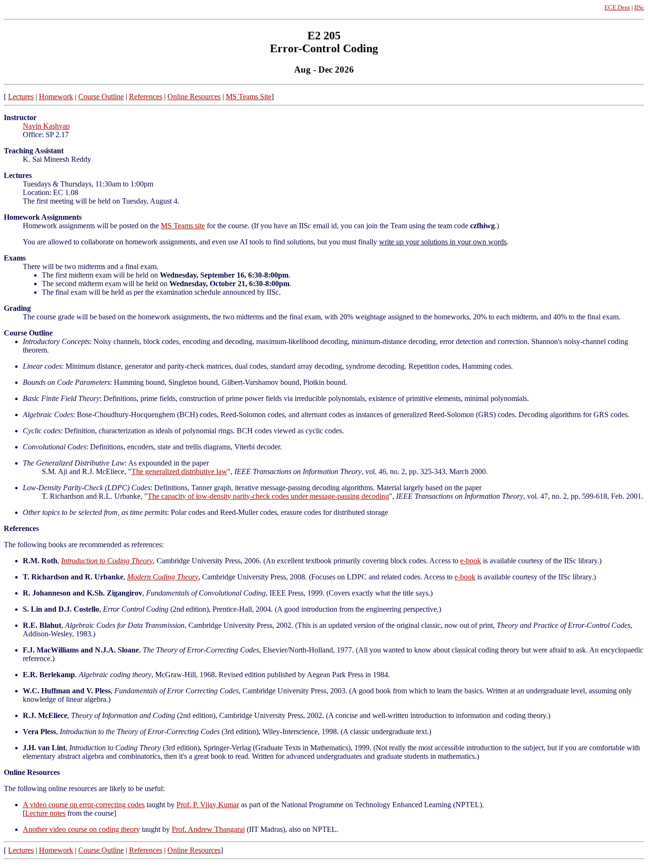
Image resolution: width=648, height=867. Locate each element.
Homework (56, 97)
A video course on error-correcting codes (84, 805)
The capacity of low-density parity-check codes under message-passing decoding (268, 496)
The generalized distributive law (179, 471)
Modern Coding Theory (162, 577)
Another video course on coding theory (81, 829)
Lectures (21, 97)
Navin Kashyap (46, 126)
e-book (470, 561)
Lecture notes (45, 813)
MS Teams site (183, 226)
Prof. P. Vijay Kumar (207, 805)
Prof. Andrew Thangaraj (208, 829)
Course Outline (101, 97)
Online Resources (194, 97)
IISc (639, 7)
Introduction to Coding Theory (107, 561)
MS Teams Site (248, 97)
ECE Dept (617, 7)
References (145, 97)
